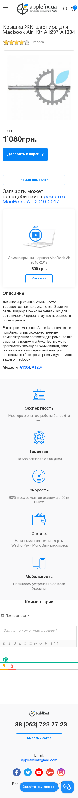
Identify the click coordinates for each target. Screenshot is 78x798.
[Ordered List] (25, 643)
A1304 (25, 367)
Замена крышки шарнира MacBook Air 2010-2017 (39, 260)
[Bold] (4, 643)
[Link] (45, 643)
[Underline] (14, 643)
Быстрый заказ (39, 738)
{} (50, 643)
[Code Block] (40, 643)
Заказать (39, 278)
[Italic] (9, 643)
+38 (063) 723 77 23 (39, 725)
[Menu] (5, 9)
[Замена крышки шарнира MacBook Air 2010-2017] (39, 235)
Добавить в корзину (25, 154)
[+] (56, 643)
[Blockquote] (35, 643)
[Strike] (19, 643)
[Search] (65, 9)
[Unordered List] (30, 643)
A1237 (37, 367)
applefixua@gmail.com (39, 760)
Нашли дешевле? (34, 180)
